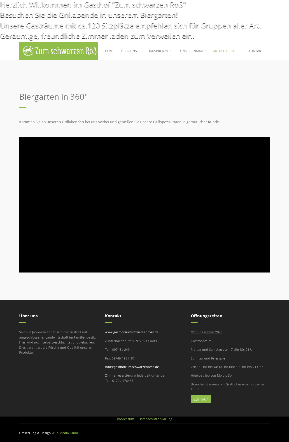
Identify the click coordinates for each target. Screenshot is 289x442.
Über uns (129, 51)
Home (109, 51)
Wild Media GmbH (65, 433)
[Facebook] (268, 433)
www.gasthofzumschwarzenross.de (131, 332)
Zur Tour (200, 399)
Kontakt (255, 51)
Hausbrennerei (160, 51)
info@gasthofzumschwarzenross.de (132, 367)
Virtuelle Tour (225, 51)
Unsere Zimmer (193, 51)
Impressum (125, 419)
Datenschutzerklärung (155, 419)
